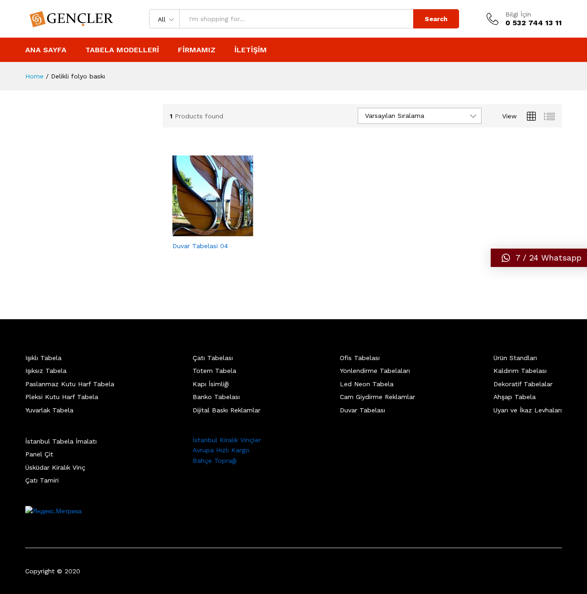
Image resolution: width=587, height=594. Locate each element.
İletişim (250, 50)
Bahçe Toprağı (215, 460)
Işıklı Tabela (43, 357)
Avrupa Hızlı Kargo (221, 450)
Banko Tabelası (216, 396)
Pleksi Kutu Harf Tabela (61, 396)
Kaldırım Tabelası (520, 370)
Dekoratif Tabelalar (523, 384)
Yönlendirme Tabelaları (375, 370)
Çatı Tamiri (42, 480)
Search (436, 18)
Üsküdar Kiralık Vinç (55, 467)
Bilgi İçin (518, 14)
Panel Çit (39, 454)
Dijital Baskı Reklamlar (226, 410)
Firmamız (197, 50)
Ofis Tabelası (360, 357)
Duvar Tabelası (362, 410)
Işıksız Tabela (45, 370)
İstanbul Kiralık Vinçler (227, 440)
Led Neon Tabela (366, 384)
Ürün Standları (515, 357)
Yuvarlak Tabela (49, 410)
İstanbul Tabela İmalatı (61, 441)
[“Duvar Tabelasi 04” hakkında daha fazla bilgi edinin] (202, 231)
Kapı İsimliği (211, 384)
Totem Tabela (214, 370)
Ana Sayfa (45, 50)
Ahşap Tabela (514, 396)
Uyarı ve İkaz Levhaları (527, 410)
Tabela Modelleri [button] (122, 50)
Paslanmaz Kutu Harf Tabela (69, 384)
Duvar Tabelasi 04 (200, 246)
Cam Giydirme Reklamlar (377, 396)
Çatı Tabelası (213, 357)
